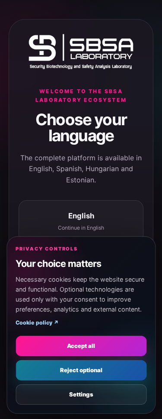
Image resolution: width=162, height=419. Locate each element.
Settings (81, 394)
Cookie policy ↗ (37, 322)
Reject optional (81, 370)
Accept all (81, 345)
